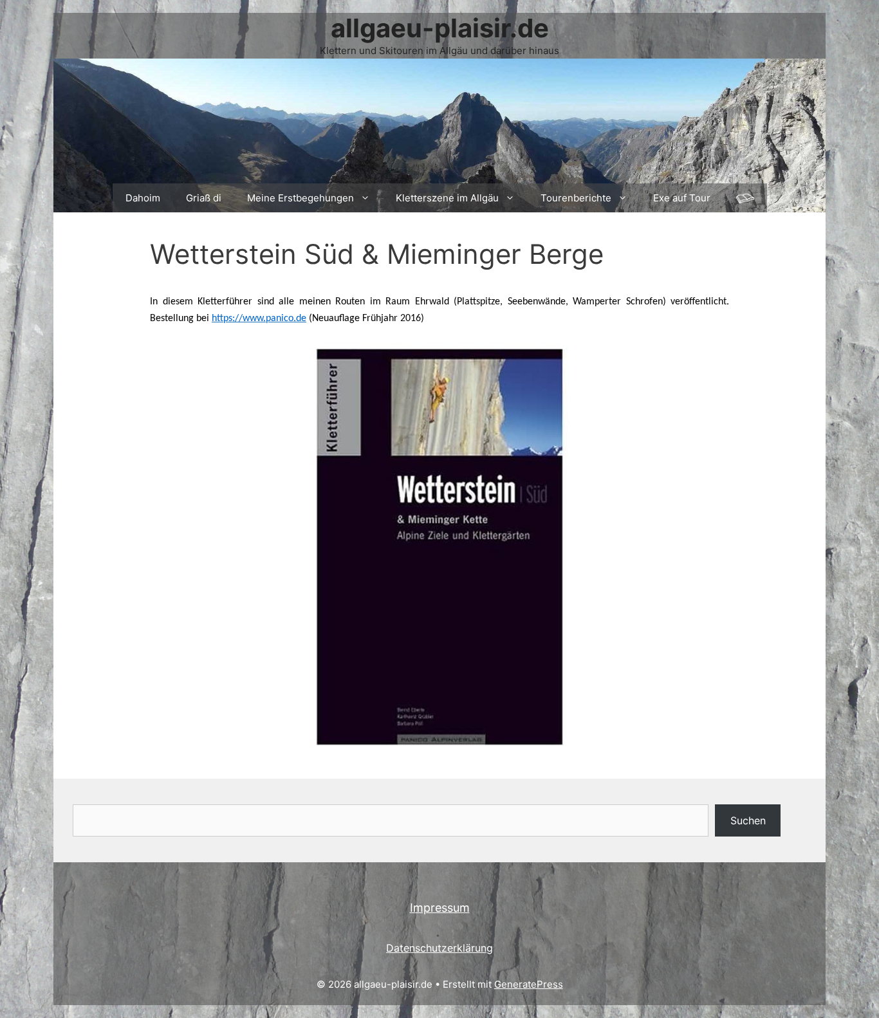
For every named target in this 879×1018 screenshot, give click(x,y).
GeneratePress (528, 984)
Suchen (748, 820)
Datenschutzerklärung (439, 947)
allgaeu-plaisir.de (440, 28)
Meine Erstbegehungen (300, 198)
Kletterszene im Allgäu (447, 198)
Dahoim (142, 198)
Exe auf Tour (681, 198)
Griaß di (203, 198)
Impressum (440, 907)
